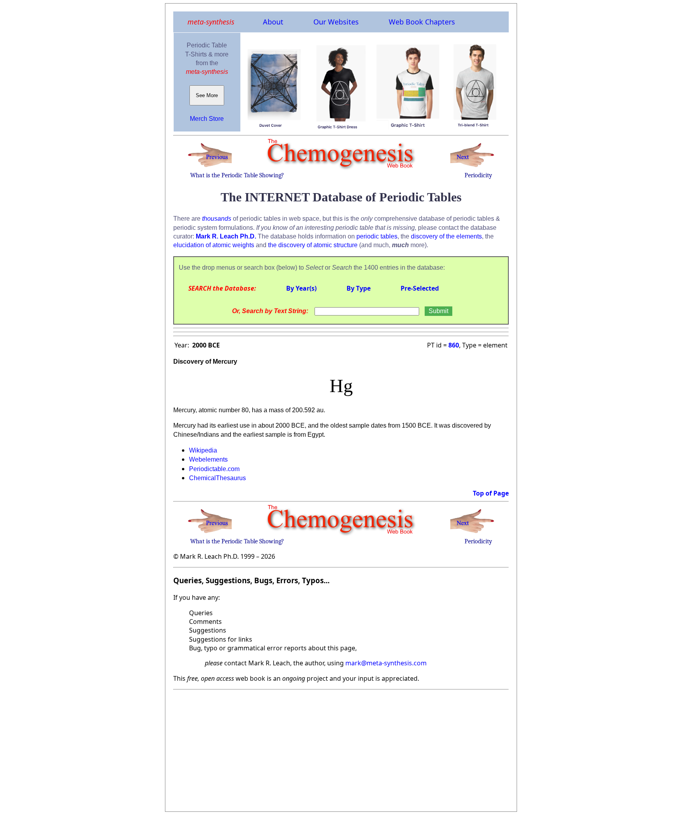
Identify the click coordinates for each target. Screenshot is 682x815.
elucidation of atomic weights (213, 245)
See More (207, 95)
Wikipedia (203, 450)
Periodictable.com (214, 469)
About (273, 21)
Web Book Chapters (422, 21)
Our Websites (336, 21)
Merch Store (207, 118)
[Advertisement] (341, 748)
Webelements (208, 459)
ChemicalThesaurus (217, 478)
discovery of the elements (446, 236)
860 (453, 345)
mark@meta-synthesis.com (386, 663)
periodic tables (376, 236)
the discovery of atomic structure (313, 245)
